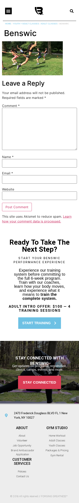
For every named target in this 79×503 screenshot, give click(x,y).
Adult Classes (49, 24)
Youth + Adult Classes (26, 24)
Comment (11, 105)
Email (7, 173)
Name (8, 156)
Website (8, 189)
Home (8, 24)
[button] (8, 11)
